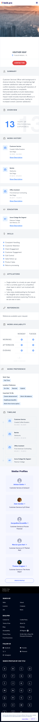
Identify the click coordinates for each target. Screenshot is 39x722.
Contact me (19, 63)
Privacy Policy (6, 634)
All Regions (23, 630)
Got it (33, 719)
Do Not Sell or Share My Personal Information (26, 635)
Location (5, 606)
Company (22, 606)
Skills (4, 602)
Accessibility (6, 630)
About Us (22, 623)
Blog (4, 627)
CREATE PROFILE (19, 580)
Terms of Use (6, 623)
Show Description (16, 158)
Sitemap (22, 627)
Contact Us (6, 620)
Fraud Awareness (8, 638)
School (22, 602)
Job (4, 610)
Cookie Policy (23, 620)
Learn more (25, 719)
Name (21, 610)
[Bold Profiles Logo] (6, 3)
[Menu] (37, 3)
